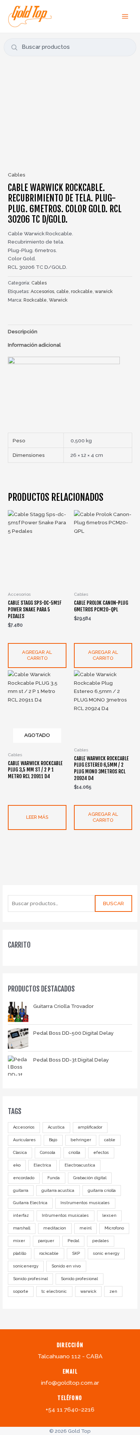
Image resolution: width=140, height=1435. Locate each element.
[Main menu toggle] (125, 16)
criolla (74, 1152)
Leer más (37, 817)
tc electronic (54, 1291)
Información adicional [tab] (34, 345)
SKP (76, 1253)
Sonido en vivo (66, 1266)
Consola (47, 1152)
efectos (101, 1152)
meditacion (54, 1228)
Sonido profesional (79, 1278)
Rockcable (35, 300)
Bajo (53, 1140)
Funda (53, 1177)
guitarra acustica (57, 1190)
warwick (88, 1291)
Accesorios (24, 1127)
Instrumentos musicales (85, 1202)
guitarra (20, 1190)
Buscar (113, 903)
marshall (21, 1228)
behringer (81, 1140)
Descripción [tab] (22, 331)
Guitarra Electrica (30, 1202)
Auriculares (24, 1140)
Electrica (42, 1165)
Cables (16, 175)
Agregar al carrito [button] (37, 655)
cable (109, 1140)
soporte (20, 1291)
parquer (46, 1240)
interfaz (21, 1215)
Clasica (20, 1152)
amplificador (90, 1127)
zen (113, 1291)
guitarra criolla (102, 1190)
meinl (85, 1228)
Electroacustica (80, 1165)
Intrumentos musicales (65, 1215)
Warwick (58, 300)
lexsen (109, 1215)
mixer (19, 1240)
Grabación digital (89, 1177)
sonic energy (106, 1253)
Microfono (114, 1228)
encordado (23, 1177)
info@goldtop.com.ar (70, 1382)
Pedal (73, 1240)
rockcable (49, 1253)
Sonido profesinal (30, 1278)
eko (17, 1165)
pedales (100, 1240)
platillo (19, 1253)
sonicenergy (25, 1266)
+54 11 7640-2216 (70, 1409)
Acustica (56, 1127)
